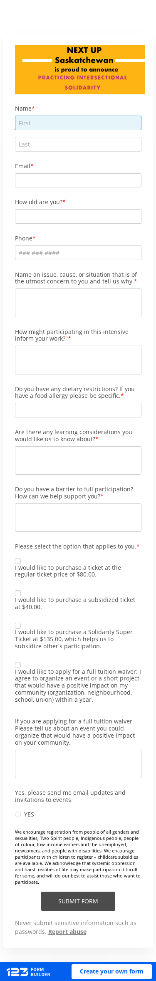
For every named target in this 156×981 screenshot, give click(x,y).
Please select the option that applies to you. (75, 546)
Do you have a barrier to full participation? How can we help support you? (74, 492)
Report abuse (67, 931)
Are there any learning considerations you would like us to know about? (73, 435)
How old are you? (38, 202)
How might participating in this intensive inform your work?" (72, 335)
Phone (23, 238)
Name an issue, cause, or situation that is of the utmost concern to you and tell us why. (76, 278)
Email (22, 166)
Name (23, 108)
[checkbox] (18, 561)
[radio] (18, 814)
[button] (112, 971)
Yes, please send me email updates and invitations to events (70, 796)
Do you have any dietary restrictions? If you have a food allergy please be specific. (75, 392)
